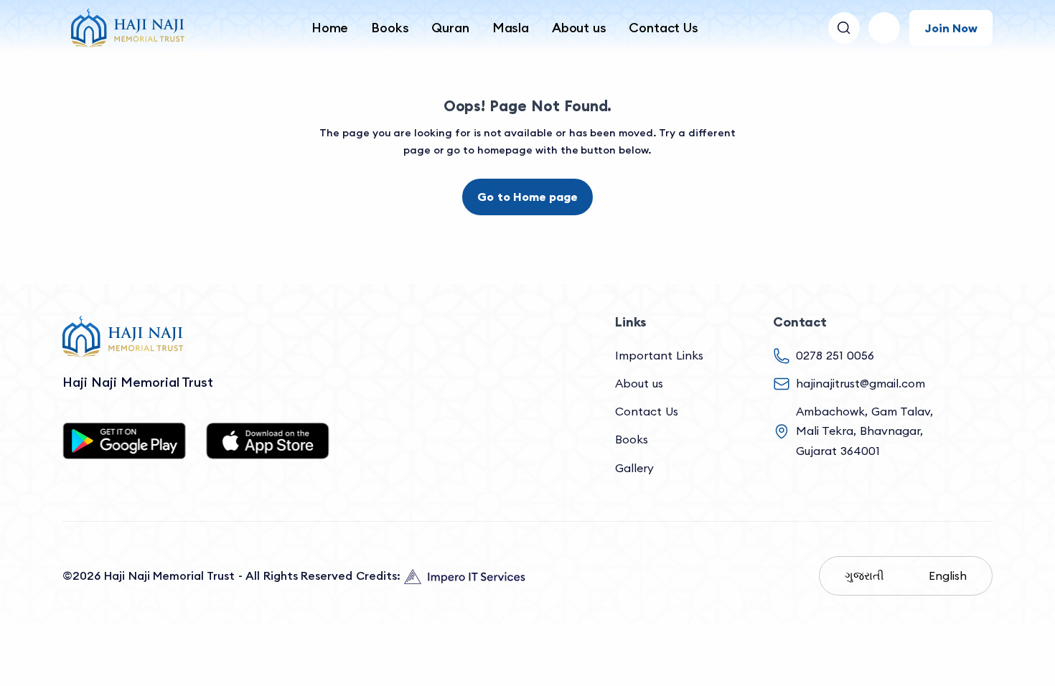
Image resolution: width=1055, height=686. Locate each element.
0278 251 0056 (835, 355)
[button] (884, 28)
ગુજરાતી (864, 575)
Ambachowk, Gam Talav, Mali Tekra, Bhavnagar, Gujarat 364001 (864, 430)
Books (389, 27)
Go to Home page (527, 196)
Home (329, 27)
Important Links (659, 355)
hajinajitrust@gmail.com (860, 383)
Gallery (634, 468)
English (948, 575)
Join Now (950, 28)
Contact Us (663, 27)
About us (579, 27)
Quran (450, 27)
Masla (510, 27)
